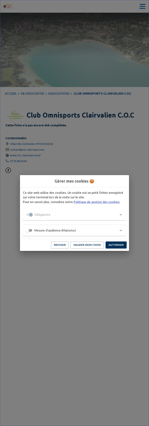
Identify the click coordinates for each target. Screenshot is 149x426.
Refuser (60, 244)
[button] (74, 214)
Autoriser (116, 244)
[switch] (27, 230)
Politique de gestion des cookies (97, 202)
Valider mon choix (87, 244)
